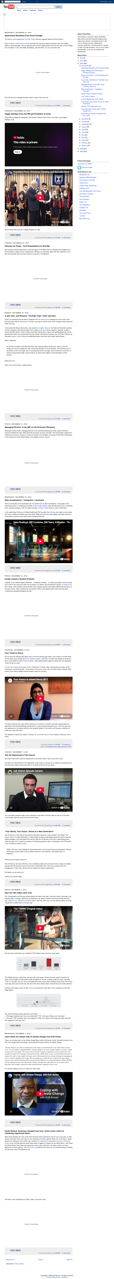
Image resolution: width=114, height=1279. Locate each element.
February (85, 143)
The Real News (84, 196)
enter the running (12, 667)
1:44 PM (57, 1028)
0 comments (66, 492)
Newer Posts (10, 1259)
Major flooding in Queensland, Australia (17, 43)
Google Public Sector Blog (87, 185)
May (83, 135)
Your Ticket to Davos (14, 653)
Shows (40, 10)
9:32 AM (57, 238)
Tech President (84, 199)
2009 (81, 149)
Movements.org (84, 174)
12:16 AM (57, 570)
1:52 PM (57, 1125)
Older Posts (70, 1259)
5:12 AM (57, 419)
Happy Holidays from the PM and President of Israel (28, 114)
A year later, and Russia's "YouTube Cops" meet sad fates (30, 316)
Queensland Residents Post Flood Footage (23, 36)
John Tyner (32, 988)
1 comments (66, 105)
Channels (33, 10)
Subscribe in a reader (85, 164)
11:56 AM (57, 825)
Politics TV (83, 202)
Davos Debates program (33, 659)
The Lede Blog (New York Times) (90, 191)
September (85, 124)
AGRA (69, 1060)
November (85, 119)
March (84, 140)
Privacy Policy (51, 1277)
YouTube (82, 216)
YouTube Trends (30, 39)
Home (19, 10)
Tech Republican (84, 205)
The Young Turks (84, 213)
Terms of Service (62, 1277)
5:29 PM (57, 645)
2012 (81, 58)
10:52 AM (57, 884)
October (84, 121)
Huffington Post (84, 188)
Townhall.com (83, 207)
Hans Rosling (51, 512)
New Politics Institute (86, 194)
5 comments (66, 419)
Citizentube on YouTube (87, 180)
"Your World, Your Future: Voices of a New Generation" (29, 831)
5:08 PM (57, 744)
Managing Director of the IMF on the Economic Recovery (30, 427)
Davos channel (49, 734)
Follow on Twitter (87, 167)
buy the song (33, 1147)
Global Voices (45, 319)
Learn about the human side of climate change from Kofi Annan (33, 1037)
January (84, 145)
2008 (81, 151)
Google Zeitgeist (42, 506)
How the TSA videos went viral (18, 893)
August (84, 127)
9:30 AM (57, 105)
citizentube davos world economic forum (58, 747)
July (83, 129)
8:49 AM (57, 1253)
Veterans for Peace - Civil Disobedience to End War (27, 246)
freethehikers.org (45, 1141)
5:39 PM (57, 492)
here (46, 97)
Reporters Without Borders (87, 177)
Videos (25, 10)
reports (14, 336)
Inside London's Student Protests (19, 579)
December (85, 65)
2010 (81, 63)
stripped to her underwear (16, 900)
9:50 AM (57, 307)
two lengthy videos (43, 328)
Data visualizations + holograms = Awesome (24, 500)
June (83, 132)
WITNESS (82, 210)
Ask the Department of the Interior (20, 755)
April (83, 137)
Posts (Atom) (19, 1264)
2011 (81, 61)
